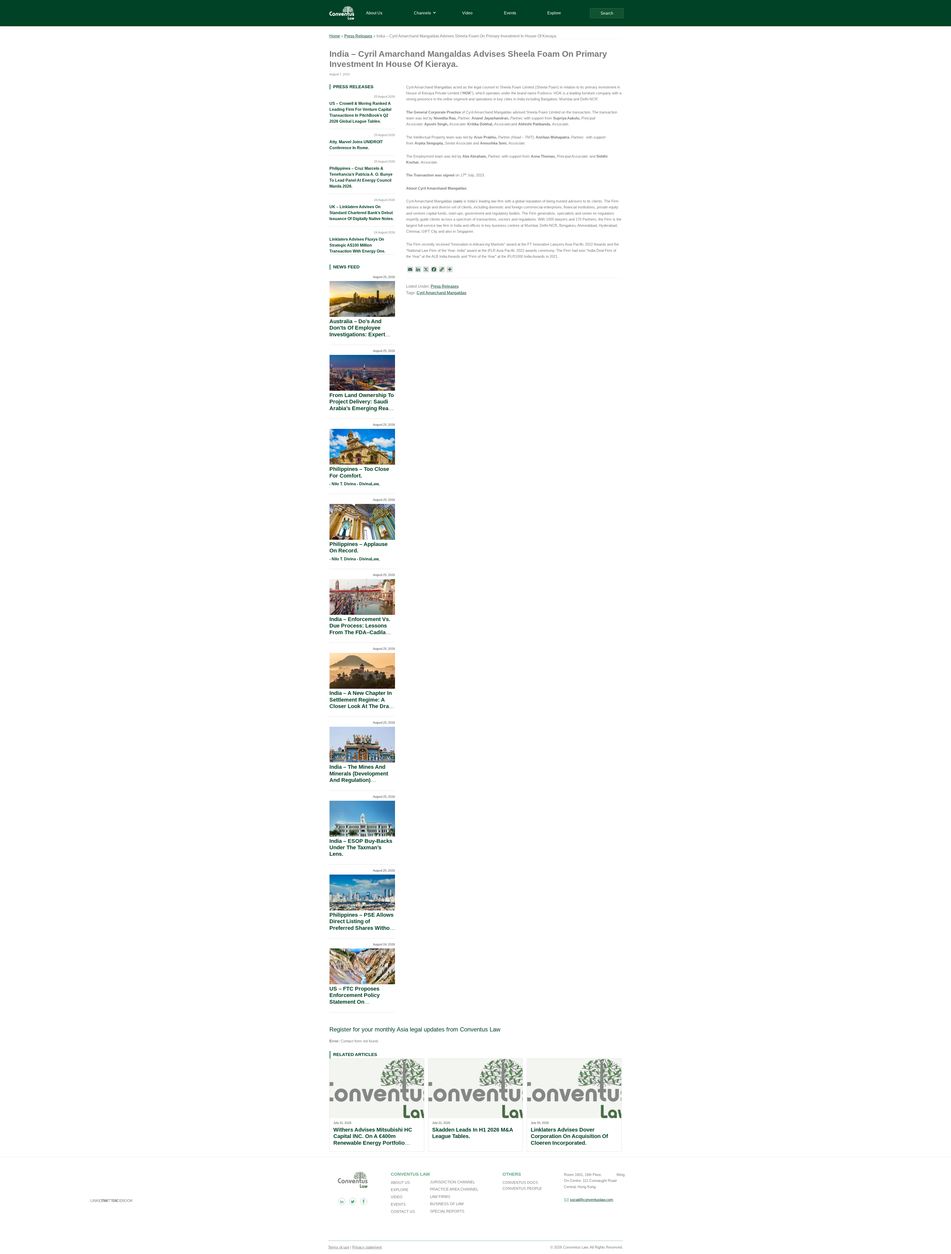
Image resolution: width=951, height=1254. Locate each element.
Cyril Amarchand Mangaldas (441, 293)
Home (334, 36)
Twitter (352, 1201)
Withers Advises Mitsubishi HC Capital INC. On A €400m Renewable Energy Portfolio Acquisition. (372, 1139)
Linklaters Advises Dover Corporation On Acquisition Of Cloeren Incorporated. (569, 1136)
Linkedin (341, 1201)
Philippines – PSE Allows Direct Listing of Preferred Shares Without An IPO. (362, 925)
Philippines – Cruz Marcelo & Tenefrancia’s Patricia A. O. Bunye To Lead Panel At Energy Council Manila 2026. (361, 177)
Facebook (363, 1201)
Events (398, 1204)
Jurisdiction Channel (452, 1182)
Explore (399, 1190)
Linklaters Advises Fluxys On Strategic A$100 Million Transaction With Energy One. (357, 245)
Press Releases (358, 36)
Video (396, 1197)
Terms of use (338, 1247)
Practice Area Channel (454, 1189)
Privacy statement (367, 1247)
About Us (400, 1182)
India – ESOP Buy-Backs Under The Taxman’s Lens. (360, 847)
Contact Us (403, 1211)
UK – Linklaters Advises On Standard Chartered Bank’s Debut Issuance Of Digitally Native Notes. (361, 213)
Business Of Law (447, 1204)
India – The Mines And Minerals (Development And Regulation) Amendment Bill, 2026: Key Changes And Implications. (358, 783)
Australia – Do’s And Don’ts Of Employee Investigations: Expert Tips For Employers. (357, 331)
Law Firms (440, 1197)
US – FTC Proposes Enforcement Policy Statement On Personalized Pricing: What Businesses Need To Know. (358, 1005)
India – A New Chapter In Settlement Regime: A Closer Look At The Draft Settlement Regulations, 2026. (360, 706)
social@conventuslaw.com (591, 1199)
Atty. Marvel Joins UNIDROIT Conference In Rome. (356, 145)
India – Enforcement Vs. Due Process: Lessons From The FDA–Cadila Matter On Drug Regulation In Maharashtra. (359, 635)
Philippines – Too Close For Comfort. (359, 472)
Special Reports (447, 1211)
